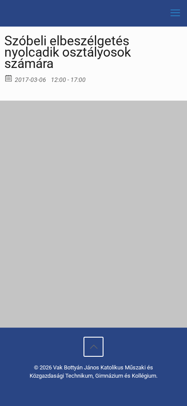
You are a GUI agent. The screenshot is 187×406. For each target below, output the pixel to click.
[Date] (8, 78)
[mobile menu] (175, 13)
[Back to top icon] (93, 347)
